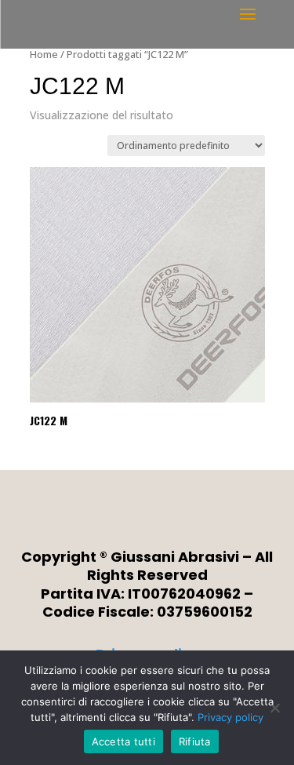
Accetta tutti (123, 741)
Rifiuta (195, 741)
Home (44, 54)
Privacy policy (230, 717)
